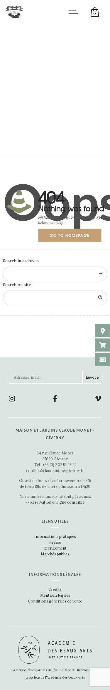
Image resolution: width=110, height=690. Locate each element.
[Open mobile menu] (75, 12)
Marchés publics (55, 554)
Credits (55, 589)
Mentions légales (55, 595)
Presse (55, 542)
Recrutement (55, 548)
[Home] (14, 16)
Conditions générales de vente (55, 601)
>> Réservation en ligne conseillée (55, 502)
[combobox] (55, 274)
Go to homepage (69, 235)
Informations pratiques (55, 536)
